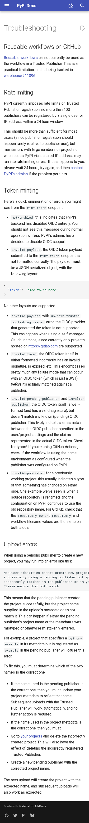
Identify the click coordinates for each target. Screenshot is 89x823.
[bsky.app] (32, 815)
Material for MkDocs (32, 806)
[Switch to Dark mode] (71, 5)
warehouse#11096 (19, 75)
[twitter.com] (15, 815)
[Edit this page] (82, 28)
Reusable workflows (21, 57)
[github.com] (6, 815)
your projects (31, 736)
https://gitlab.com (43, 346)
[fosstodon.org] (24, 815)
